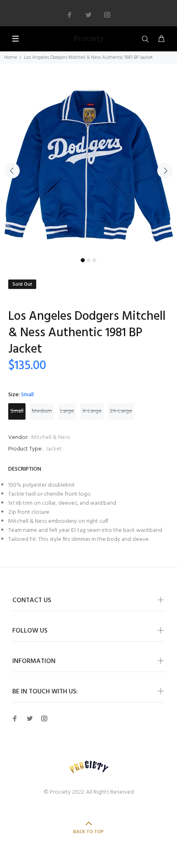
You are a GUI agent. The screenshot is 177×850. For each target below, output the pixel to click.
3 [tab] (94, 260)
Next (165, 170)
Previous (12, 170)
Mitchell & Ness (50, 437)
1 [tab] (83, 260)
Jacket (54, 449)
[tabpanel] (88, 165)
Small (16, 411)
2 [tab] (88, 260)
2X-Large (121, 411)
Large (67, 411)
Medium (42, 411)
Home (10, 57)
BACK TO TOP (88, 832)
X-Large (92, 411)
